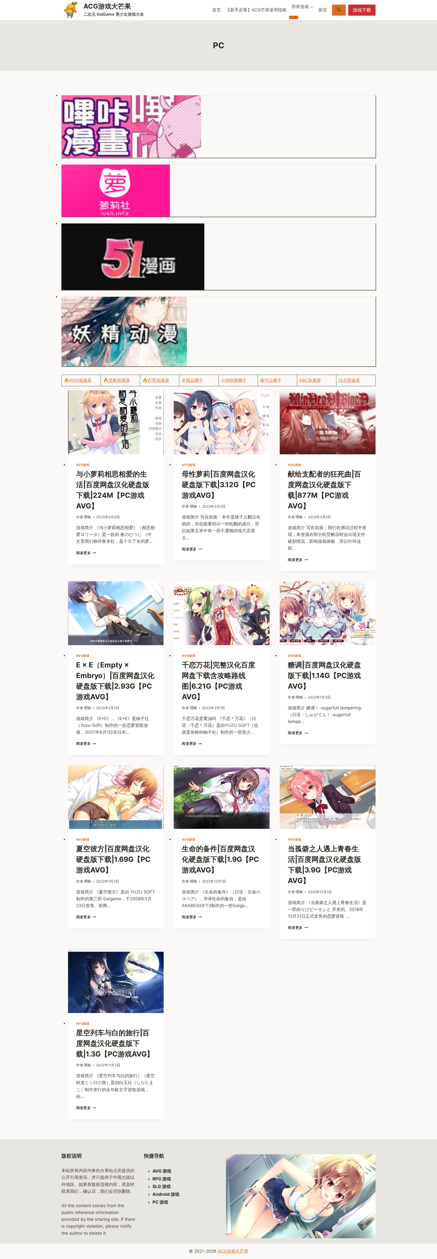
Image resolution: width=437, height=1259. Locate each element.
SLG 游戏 (161, 1186)
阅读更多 (86, 553)
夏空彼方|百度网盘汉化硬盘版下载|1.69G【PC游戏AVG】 (113, 859)
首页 (216, 9)
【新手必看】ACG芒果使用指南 (256, 9)
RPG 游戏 (161, 1178)
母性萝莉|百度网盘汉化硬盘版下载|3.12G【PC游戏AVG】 (219, 485)
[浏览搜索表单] (339, 10)
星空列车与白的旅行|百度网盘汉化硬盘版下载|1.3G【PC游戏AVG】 (115, 1043)
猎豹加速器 (119, 380)
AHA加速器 (80, 380)
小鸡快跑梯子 (234, 380)
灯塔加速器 (158, 380)
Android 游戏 (165, 1194)
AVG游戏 (83, 465)
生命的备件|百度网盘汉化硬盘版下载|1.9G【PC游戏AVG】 (220, 859)
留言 (322, 9)
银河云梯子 (270, 380)
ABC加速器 (310, 380)
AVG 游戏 (161, 1171)
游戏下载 (362, 10)
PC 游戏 (160, 1202)
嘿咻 (87, 517)
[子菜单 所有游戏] (293, 17)
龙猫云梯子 (192, 380)
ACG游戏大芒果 (233, 1251)
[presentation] (116, 422)
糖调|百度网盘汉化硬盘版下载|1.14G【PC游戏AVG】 (324, 675)
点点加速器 (349, 380)
